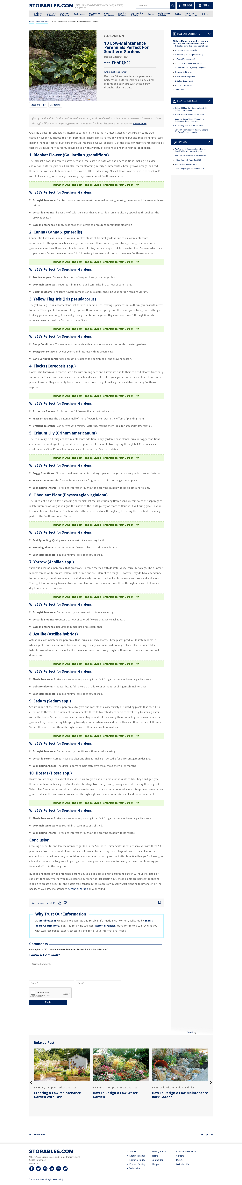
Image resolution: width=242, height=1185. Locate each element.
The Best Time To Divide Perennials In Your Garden (102, 184)
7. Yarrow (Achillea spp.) (184, 72)
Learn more (139, 123)
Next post (206, 1134)
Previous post (38, 1134)
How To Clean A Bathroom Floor (187, 164)
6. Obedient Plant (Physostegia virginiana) (191, 68)
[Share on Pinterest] (124, 62)
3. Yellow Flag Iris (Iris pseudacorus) (189, 55)
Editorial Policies (105, 925)
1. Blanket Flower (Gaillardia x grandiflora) (191, 46)
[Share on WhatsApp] (129, 62)
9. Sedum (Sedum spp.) (184, 81)
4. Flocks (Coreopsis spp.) (185, 59)
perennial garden (78, 888)
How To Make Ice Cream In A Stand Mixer (190, 156)
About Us (132, 1151)
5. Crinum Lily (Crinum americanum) (189, 63)
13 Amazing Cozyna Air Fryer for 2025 (189, 169)
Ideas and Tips (42, 22)
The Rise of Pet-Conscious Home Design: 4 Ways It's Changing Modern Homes (191, 150)
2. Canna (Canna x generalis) (186, 50)
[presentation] (31, 1082)
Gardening (55, 104)
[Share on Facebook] (114, 62)
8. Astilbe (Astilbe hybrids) (185, 77)
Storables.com (47, 920)
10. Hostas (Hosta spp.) (184, 85)
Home (31, 22)
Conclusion (179, 90)
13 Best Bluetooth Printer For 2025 (188, 160)
